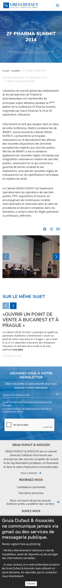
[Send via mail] (58, 229)
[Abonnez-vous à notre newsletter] (57, 394)
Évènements (28, 81)
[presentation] (56, 256)
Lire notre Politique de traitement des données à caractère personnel (27, 410)
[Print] (44, 229)
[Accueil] (20, 5)
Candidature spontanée (31, 487)
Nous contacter (29, 473)
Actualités (15, 70)
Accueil (5, 70)
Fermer (31, 583)
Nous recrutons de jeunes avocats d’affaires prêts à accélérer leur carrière (30, 502)
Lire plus (18, 349)
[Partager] (51, 229)
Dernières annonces (31, 493)
